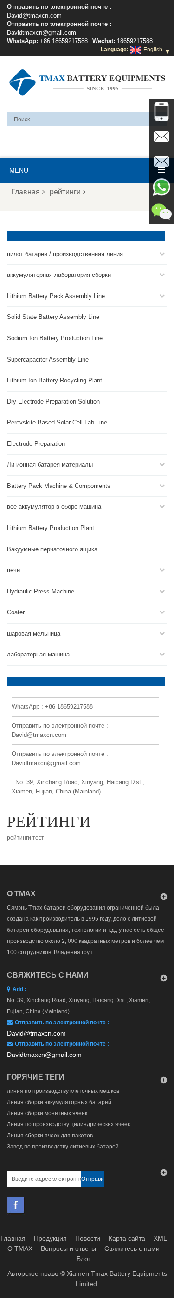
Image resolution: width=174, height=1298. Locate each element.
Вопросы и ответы (68, 1248)
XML (160, 1238)
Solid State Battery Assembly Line (53, 316)
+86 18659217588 (64, 40)
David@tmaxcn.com (34, 15)
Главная (25, 192)
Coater (16, 612)
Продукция (50, 1238)
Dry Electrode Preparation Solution (53, 401)
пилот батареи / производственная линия (65, 253)
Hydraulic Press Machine (40, 591)
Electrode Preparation (36, 443)
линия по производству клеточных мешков (63, 1091)
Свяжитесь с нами (132, 1248)
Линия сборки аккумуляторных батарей (59, 1102)
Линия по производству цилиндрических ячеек (68, 1124)
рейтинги (65, 192)
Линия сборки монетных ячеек (47, 1113)
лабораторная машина (38, 654)
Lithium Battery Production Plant (50, 527)
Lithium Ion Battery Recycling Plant (54, 380)
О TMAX (19, 1248)
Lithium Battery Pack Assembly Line (56, 296)
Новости (87, 1238)
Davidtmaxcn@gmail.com (41, 32)
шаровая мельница (33, 633)
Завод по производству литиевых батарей (63, 1146)
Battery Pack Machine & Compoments (58, 485)
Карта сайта (127, 1238)
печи (13, 570)
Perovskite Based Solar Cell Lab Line (57, 422)
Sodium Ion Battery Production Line (55, 338)
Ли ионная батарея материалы (50, 464)
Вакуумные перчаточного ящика (52, 549)
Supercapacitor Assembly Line (48, 359)
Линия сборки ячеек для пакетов (50, 1135)
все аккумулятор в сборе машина (54, 506)
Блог (83, 1258)
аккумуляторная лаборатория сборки (59, 274)
